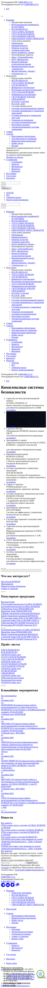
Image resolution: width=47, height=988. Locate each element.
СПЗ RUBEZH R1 (19, 85)
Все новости (6, 823)
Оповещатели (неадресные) (23, 94)
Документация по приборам (24, 139)
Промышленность (19, 45)
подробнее (11, 410)
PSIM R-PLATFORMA (21, 893)
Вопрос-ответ (17, 939)
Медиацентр (17, 166)
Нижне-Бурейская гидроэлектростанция (21, 63)
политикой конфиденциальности (29, 870)
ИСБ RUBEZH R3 (19, 29)
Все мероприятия (8, 696)
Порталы (6, 188)
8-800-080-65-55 (31, 4)
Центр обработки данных (22, 52)
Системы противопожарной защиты (27, 108)
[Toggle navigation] (2, 16)
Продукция (11, 909)
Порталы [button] (10, 360)
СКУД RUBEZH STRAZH (23, 36)
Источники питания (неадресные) (26, 90)
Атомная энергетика (20, 50)
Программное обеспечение (23, 136)
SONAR (10, 193)
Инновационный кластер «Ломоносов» (22, 67)
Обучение (15, 929)
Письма (14, 146)
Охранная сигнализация (22, 120)
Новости (15, 164)
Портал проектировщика (17, 200)
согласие (5, 867)
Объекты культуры (19, 48)
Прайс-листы (17, 143)
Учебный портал (13, 197)
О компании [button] (11, 340)
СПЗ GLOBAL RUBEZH (22, 31)
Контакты (15, 171)
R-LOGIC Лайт (18, 104)
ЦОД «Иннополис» (20, 59)
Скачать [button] (9, 326)
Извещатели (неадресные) (23, 87)
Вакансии (15, 169)
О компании (11, 159)
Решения (10, 20)
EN (7, 9)
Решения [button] (10, 212)
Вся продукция (7, 602)
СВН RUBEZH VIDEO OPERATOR (27, 38)
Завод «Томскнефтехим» (22, 57)
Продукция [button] (11, 267)
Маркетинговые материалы (23, 141)
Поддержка (11, 173)
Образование (17, 43)
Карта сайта (11, 963)
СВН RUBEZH (18, 99)
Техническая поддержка (22, 932)
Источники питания (20, 125)
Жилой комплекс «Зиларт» (23, 71)
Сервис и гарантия (19, 936)
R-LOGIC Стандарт (20, 101)
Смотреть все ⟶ (19, 73)
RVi (8, 195)
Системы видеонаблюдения (23, 122)
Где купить (11, 176)
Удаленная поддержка (21, 934)
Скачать (9, 134)
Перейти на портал (14, 157)
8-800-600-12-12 (25, 2)
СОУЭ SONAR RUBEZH (22, 34)
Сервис (9, 132)
